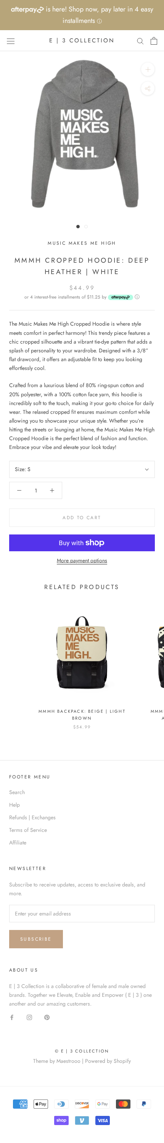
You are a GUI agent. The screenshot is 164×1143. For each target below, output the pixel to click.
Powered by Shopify (108, 1061)
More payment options (82, 560)
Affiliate (17, 842)
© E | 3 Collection (82, 1051)
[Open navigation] (10, 41)
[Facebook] (11, 1017)
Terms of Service (28, 830)
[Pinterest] (47, 1017)
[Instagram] (29, 1017)
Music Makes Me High (82, 243)
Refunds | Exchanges (32, 817)
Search (17, 792)
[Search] (140, 40)
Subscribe (36, 939)
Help (14, 805)
